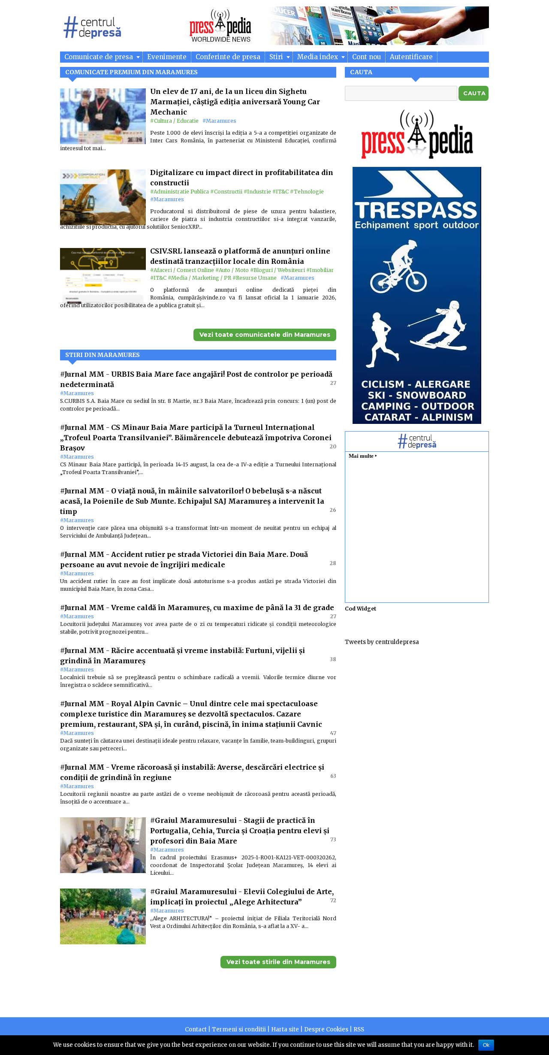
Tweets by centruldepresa (382, 642)
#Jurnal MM (83, 374)
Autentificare (411, 57)
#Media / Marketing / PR (199, 278)
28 (333, 563)
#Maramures (219, 121)
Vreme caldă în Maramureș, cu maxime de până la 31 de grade (222, 607)
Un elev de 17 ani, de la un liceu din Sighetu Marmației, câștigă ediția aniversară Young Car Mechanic (235, 101)
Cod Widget (360, 608)
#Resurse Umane (254, 278)
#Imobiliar (320, 270)
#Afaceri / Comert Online (182, 270)
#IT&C (280, 191)
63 (333, 776)
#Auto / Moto (232, 270)
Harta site (285, 1029)
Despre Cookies (326, 1029)
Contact (196, 1029)
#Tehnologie (307, 191)
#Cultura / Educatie (174, 121)
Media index (318, 57)
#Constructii (226, 191)
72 (333, 900)
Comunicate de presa (99, 57)
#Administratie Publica (179, 191)
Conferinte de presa (228, 57)
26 (333, 510)
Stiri (277, 57)
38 (333, 659)
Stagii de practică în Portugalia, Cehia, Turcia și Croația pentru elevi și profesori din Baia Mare (239, 830)
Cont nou (366, 57)
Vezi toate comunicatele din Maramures (264, 335)
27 (333, 383)
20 (333, 446)
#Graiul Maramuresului (194, 820)
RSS (358, 1029)
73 (333, 839)
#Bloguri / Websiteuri (277, 270)
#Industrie (257, 191)
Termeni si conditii (239, 1029)
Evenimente (167, 57)
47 (333, 733)
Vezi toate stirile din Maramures (278, 962)
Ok (486, 1045)
